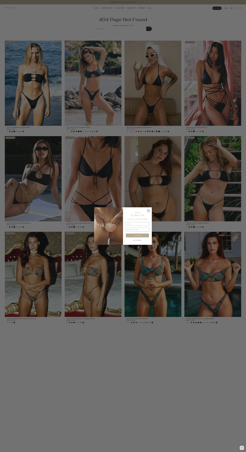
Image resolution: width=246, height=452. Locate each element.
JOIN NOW (137, 235)
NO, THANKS (137, 240)
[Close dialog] (148, 210)
